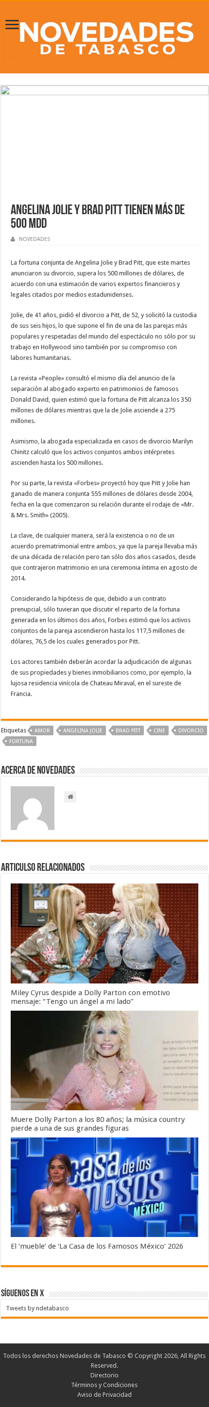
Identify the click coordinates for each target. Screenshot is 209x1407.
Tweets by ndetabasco (37, 1308)
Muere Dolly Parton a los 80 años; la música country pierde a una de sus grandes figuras (98, 1124)
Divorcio (191, 731)
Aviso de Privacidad (104, 1394)
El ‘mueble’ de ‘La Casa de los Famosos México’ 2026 (97, 1246)
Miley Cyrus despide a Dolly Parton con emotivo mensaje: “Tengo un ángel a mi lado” (90, 997)
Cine (159, 731)
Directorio (104, 1375)
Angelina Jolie (83, 731)
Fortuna (21, 741)
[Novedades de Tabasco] (104, 35)
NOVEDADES (34, 239)
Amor (42, 731)
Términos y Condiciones (104, 1385)
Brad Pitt (128, 731)
